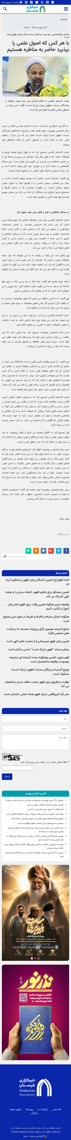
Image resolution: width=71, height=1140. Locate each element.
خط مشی (56, 1109)
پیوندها (29, 1109)
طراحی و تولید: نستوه (32, 1136)
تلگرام (53, 3)
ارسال (7, 776)
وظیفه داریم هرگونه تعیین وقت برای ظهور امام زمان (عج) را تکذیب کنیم (38, 606)
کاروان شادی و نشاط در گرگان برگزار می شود (45, 805)
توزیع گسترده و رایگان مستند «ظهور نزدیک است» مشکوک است (40, 671)
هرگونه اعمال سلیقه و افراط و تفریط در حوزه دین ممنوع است (36, 618)
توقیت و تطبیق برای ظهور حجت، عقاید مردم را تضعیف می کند (37, 684)
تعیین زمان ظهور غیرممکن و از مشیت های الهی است (37, 641)
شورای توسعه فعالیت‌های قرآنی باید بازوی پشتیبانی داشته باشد (37, 818)
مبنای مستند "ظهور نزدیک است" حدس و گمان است (38, 649)
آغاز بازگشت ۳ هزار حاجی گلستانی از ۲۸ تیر (45, 809)
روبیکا (21, 3)
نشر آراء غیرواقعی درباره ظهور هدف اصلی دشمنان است (36, 694)
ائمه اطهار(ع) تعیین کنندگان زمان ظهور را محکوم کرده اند (37, 582)
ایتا (47, 3)
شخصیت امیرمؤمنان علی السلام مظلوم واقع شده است (40, 823)
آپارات (26, 3)
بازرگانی (34, 1113)
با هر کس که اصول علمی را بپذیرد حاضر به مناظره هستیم (38, 46)
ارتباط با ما (43, 1109)
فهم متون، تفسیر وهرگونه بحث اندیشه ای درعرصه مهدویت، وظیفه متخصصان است (39, 659)
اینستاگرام (42, 3)
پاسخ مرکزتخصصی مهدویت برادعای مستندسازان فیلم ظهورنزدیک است (38, 36)
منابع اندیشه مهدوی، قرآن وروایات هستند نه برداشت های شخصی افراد (37, 631)
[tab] (35, 794)
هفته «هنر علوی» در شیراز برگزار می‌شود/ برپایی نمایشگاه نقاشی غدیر (34, 814)
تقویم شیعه (15, 1109)
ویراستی (37, 3)
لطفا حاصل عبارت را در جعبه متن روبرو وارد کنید (44, 762)
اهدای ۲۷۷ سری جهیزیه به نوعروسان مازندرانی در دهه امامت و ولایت (34, 800)
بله (31, 3)
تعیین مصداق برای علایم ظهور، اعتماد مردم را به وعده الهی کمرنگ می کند (37, 594)
